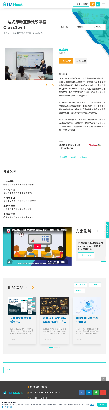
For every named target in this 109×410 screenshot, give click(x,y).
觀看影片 (85, 255)
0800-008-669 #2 (38, 387)
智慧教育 (94, 284)
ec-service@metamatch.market (45, 392)
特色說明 (81, 27)
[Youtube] (103, 392)
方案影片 (97, 27)
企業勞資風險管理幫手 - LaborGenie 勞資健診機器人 (21, 320)
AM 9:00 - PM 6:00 (38, 398)
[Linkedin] (89, 392)
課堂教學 (79, 284)
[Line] (96, 392)
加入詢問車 (67, 61)
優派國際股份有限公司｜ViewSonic (70, 146)
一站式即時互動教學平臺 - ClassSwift (27, 33)
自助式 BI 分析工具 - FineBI (87, 320)
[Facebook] (82, 392)
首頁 (7, 33)
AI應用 (79, 290)
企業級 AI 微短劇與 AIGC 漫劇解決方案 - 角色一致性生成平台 (54, 320)
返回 (10, 369)
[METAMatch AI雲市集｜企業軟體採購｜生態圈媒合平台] (13, 4)
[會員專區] (98, 4)
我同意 (102, 405)
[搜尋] (69, 4)
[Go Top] (103, 379)
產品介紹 (64, 27)
